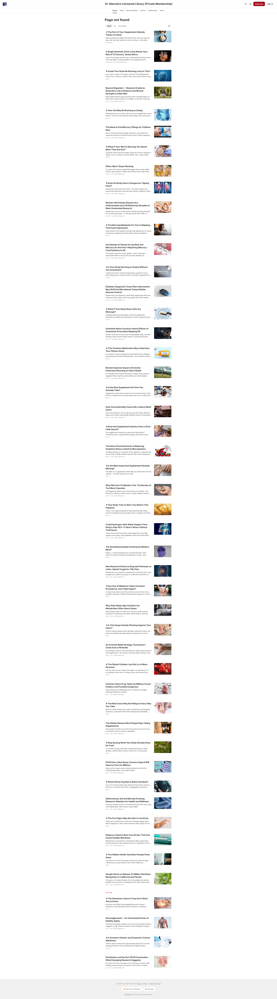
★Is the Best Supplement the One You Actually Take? (124, 388)
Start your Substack (132, 989)
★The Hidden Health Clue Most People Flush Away (128, 856)
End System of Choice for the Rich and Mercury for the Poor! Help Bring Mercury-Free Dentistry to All (127, 247)
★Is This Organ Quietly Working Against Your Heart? (128, 626)
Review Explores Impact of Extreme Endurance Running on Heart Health (123, 369)
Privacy (139, 984)
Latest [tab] (109, 26)
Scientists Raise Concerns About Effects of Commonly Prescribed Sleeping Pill (127, 330)
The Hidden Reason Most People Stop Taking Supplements (128, 724)
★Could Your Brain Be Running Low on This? (128, 71)
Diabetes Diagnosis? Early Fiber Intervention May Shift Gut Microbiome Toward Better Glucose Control (128, 289)
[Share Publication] (250, 4)
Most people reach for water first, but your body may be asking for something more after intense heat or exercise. (127, 612)
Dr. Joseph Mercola (120, 62)
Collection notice (155, 984)
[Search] (245, 4)
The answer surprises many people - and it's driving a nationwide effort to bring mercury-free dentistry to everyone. (125, 254)
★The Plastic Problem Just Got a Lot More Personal (126, 665)
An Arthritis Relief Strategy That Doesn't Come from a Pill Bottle (125, 646)
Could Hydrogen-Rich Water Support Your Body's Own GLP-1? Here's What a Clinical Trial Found (127, 527)
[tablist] (117, 26)
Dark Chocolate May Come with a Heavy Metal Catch (128, 408)
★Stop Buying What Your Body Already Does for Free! (128, 744)
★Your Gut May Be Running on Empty (124, 110)
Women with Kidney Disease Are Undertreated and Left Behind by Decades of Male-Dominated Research (128, 205)
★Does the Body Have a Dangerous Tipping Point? (127, 184)
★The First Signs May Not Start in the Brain (127, 818)
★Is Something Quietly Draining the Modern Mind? (127, 548)
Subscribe (259, 4)
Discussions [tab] (122, 26)
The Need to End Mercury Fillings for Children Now (128, 128)
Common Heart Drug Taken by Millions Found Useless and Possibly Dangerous (128, 685)
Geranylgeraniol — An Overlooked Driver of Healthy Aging (127, 919)
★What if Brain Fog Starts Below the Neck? (127, 782)
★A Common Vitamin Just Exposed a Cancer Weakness (128, 939)
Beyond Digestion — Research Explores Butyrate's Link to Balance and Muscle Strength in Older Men (125, 91)
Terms (145, 984)
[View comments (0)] (121, 104)
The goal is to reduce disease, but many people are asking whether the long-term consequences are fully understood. (127, 881)
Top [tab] (115, 26)
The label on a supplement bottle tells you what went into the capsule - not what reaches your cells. (128, 472)
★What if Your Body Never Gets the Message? (123, 310)
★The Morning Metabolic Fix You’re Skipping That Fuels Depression (128, 226)
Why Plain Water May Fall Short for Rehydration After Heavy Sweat (123, 607)
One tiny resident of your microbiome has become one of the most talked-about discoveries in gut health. (128, 805)
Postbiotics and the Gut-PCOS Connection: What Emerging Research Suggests (127, 958)
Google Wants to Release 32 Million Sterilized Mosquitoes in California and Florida (128, 875)
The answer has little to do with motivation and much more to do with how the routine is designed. (128, 730)
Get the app (149, 989)
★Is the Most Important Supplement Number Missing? (128, 467)
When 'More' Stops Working (119, 166)
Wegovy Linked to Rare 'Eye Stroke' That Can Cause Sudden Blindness (128, 836)
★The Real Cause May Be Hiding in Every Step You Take (128, 705)
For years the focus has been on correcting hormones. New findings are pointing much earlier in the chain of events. (128, 964)
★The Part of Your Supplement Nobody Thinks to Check (125, 33)
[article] (138, 39)
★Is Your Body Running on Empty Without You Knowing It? (126, 268)
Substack (128, 994)
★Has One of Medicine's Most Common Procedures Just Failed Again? (125, 587)
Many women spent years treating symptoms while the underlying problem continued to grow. (126, 769)
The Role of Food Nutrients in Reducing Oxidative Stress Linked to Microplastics (126, 447)
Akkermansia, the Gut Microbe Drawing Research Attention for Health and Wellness (127, 800)
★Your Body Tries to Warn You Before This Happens (127, 506)
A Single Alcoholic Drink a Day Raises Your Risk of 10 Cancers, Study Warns (127, 53)
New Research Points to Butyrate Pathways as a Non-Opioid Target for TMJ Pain (128, 568)
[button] (114, 10)
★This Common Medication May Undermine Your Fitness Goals (127, 349)
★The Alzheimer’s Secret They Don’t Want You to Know (127, 900)
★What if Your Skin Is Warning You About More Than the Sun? (126, 148)
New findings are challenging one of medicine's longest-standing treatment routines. (126, 691)
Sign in (270, 4)
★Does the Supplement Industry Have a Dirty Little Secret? (128, 428)
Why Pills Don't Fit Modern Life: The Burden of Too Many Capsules (128, 486)
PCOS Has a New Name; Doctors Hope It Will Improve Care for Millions (127, 763)
